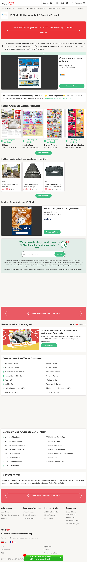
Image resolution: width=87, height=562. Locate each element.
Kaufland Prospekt (29, 515)
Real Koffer (9, 380)
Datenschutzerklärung (65, 266)
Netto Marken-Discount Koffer (58, 388)
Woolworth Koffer (53, 384)
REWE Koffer (51, 368)
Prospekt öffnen (72, 86)
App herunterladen (72, 521)
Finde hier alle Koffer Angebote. (58, 98)
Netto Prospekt (49, 515)
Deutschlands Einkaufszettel (71, 513)
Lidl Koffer (9, 384)
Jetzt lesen (49, 345)
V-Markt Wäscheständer (15, 449)
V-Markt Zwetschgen (13, 441)
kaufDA (3, 8)
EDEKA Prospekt (28, 512)
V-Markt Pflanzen (12, 466)
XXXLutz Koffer (52, 392)
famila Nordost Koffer (13, 376)
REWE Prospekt (28, 518)
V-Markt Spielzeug (54, 445)
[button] (43, 71)
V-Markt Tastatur (53, 441)
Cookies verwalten (50, 553)
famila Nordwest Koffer (14, 372)
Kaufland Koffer (11, 364)
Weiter (60, 254)
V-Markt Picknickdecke (55, 449)
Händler (12, 8)
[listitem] (11, 129)
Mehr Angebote (44, 196)
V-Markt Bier (51, 457)
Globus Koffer (52, 380)
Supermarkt (22, 8)
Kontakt (46, 550)
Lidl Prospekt (48, 518)
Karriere (4, 518)
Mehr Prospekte (43, 153)
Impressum (48, 547)
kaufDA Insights (71, 517)
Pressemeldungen (72, 524)
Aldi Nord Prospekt (51, 512)
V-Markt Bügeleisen (13, 437)
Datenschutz (5, 550)
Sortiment (41, 8)
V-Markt (32, 8)
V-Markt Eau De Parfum (55, 437)
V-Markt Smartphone (13, 462)
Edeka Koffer (51, 364)
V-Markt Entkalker (12, 457)
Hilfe (2, 547)
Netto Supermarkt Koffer (15, 388)
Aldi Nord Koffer (11, 392)
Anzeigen (80, 8)
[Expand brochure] (29, 72)
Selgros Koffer (52, 376)
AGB (2, 553)
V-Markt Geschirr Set (55, 462)
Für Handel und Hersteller (10, 515)
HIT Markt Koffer (53, 372)
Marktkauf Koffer (12, 368)
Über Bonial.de (6, 512)
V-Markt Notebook (12, 453)
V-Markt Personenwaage (15, 445)
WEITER (43, 32)
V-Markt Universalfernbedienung (59, 453)
